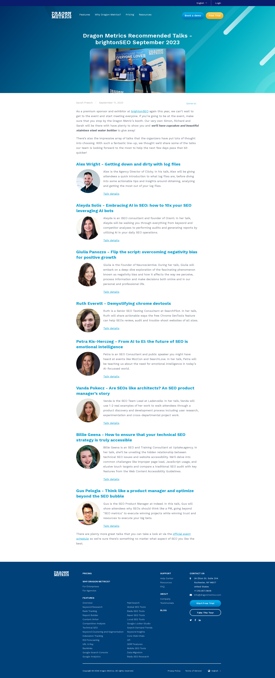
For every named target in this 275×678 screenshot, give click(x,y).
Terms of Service (193, 671)
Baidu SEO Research (138, 656)
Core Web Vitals (136, 636)
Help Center (166, 578)
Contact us (197, 573)
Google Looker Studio (139, 623)
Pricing (130, 14)
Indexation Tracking (93, 636)
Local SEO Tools (136, 619)
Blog (163, 610)
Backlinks (87, 648)
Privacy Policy (174, 671)
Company (165, 599)
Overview (87, 603)
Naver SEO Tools (136, 615)
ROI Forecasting (91, 640)
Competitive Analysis (94, 623)
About (164, 594)
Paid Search (133, 603)
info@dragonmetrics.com (207, 595)
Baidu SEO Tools (136, 611)
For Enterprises (91, 586)
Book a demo (193, 15)
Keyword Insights (136, 631)
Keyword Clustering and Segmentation (103, 631)
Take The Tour (205, 612)
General (191, 103)
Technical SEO (90, 627)
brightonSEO (139, 111)
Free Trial (215, 15)
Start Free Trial (205, 603)
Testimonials (167, 603)
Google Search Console (95, 652)
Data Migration (134, 652)
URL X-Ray (88, 644)
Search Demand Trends (139, 627)
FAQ (162, 586)
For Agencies (89, 590)
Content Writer (91, 619)
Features (84, 14)
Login (218, 3)
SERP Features (135, 644)
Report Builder (90, 615)
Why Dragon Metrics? (108, 14)
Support (165, 573)
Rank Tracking (90, 611)
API (128, 640)
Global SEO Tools (136, 607)
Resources (145, 14)
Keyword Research (92, 607)
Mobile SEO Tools (136, 648)
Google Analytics (92, 656)
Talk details (111, 193)
